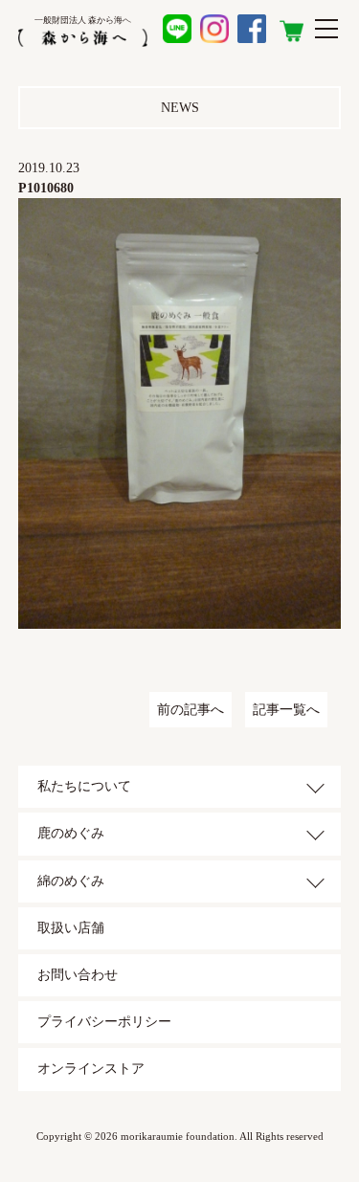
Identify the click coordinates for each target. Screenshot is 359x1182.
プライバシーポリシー (104, 1022)
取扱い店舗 (70, 928)
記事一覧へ (286, 710)
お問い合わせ (77, 975)
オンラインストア (91, 1068)
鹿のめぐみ (70, 833)
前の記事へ (190, 710)
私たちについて (84, 786)
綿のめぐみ (70, 881)
